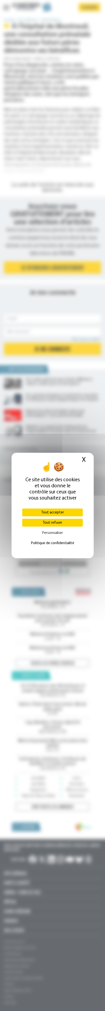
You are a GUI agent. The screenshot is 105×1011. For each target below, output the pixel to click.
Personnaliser (52, 533)
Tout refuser (52, 523)
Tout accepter (52, 512)
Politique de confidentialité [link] (52, 543)
